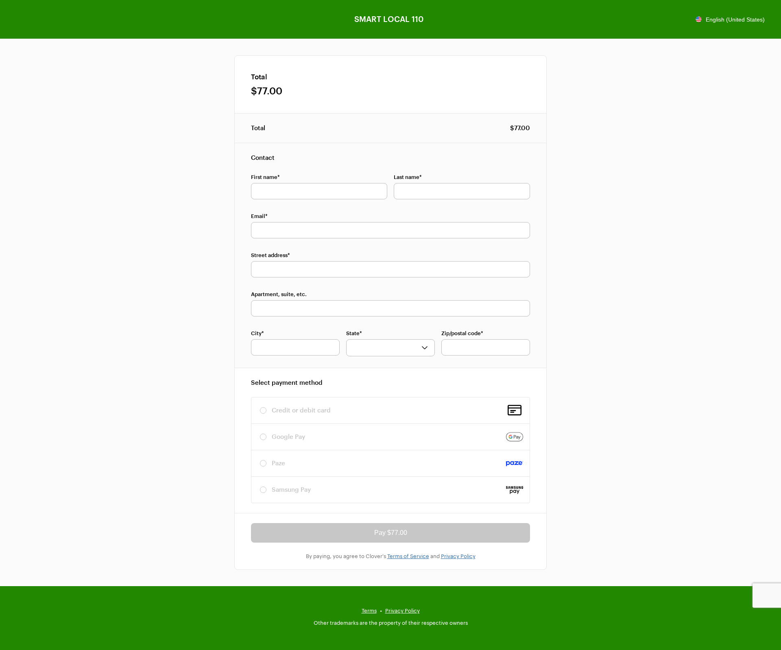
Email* (259, 216)
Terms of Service (408, 556)
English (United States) (735, 19)
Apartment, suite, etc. (279, 294)
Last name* (408, 177)
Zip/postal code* (462, 333)
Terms (369, 610)
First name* (265, 177)
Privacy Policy (458, 556)
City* (257, 333)
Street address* (270, 255)
